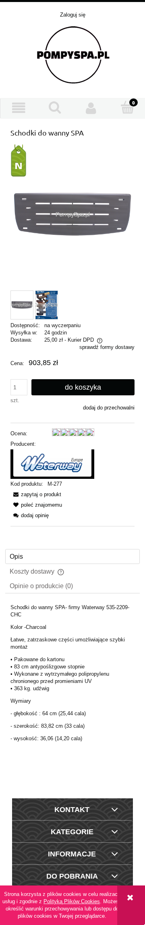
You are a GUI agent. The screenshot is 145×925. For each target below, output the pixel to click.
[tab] (72, 556)
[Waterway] (52, 464)
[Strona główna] (72, 54)
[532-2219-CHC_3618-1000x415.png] (22, 305)
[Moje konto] (91, 107)
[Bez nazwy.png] (46, 305)
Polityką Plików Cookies (72, 901)
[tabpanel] (72, 692)
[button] (18, 107)
